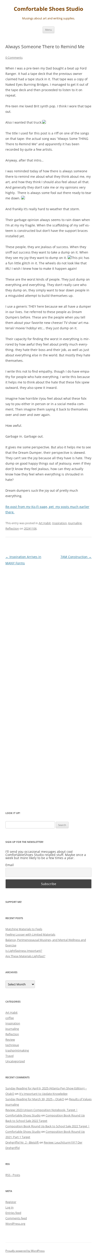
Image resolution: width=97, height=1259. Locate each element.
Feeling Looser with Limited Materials (30, 934)
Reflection (12, 528)
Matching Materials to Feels (23, 929)
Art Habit (45, 523)
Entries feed (13, 1213)
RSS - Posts (12, 1175)
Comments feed (16, 1218)
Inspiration (59, 523)
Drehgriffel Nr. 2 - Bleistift (22, 1142)
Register (10, 1202)
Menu (48, 29)
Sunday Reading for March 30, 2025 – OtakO (34, 1099)
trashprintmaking (17, 1050)
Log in (9, 1207)
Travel (9, 1056)
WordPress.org (15, 1224)
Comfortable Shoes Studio (48, 8)
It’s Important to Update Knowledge (43, 1094)
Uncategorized (15, 1061)
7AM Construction (76, 557)
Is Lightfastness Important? (23, 951)
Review (10, 1040)
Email (9, 865)
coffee (9, 1018)
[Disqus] (48, 626)
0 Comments (14, 57)
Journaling (75, 523)
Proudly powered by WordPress (25, 1251)
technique (12, 1045)
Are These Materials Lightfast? (25, 956)
